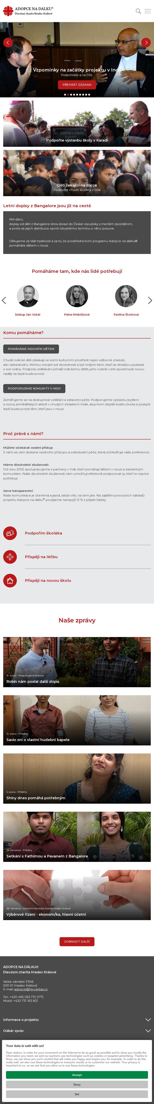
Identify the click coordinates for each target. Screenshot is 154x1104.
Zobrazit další (77, 941)
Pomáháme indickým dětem (31, 349)
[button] (8, 42)
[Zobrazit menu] (148, 11)
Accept (77, 1074)
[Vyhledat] (138, 11)
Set (77, 1094)
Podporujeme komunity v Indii (34, 388)
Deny (77, 1084)
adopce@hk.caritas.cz (31, 989)
